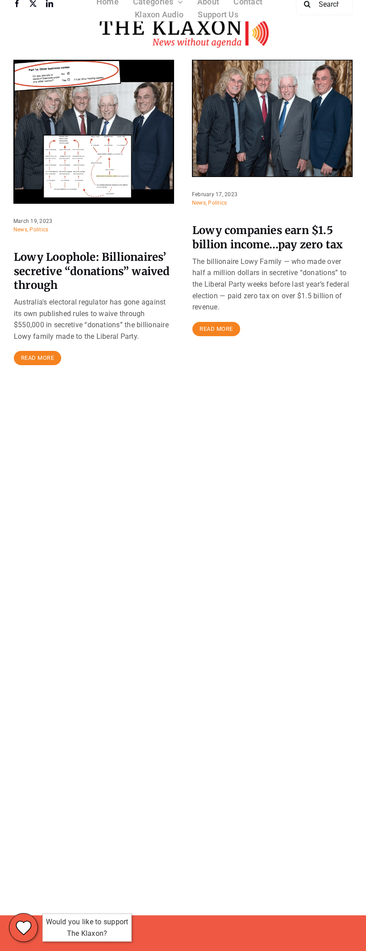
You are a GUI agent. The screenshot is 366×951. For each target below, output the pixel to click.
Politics (38, 229)
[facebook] (17, 3)
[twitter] (33, 3)
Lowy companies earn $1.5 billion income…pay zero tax (267, 237)
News (20, 229)
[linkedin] (49, 3)
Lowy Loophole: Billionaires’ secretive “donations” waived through (92, 271)
